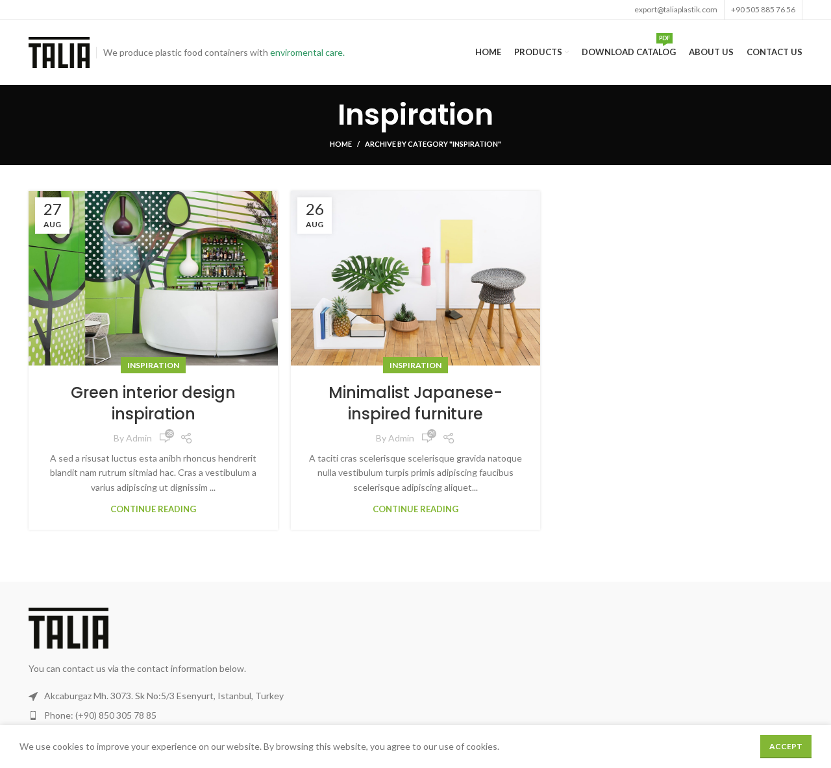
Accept (785, 746)
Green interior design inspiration (153, 403)
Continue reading (153, 509)
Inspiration (153, 365)
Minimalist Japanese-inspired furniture (415, 403)
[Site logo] (59, 51)
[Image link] (68, 626)
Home (341, 144)
